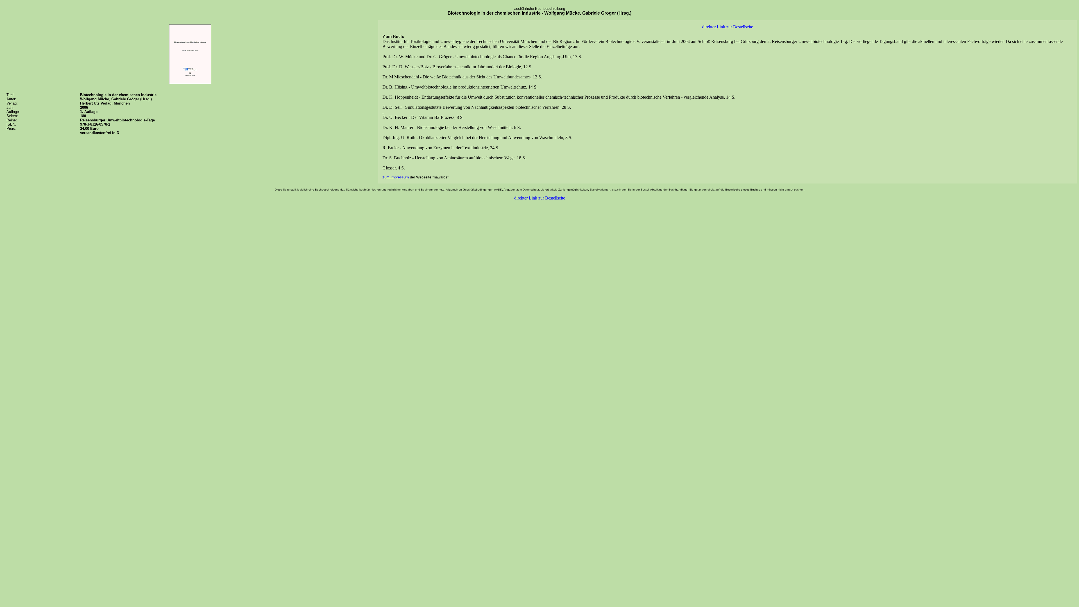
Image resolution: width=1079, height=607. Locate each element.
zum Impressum (395, 177)
